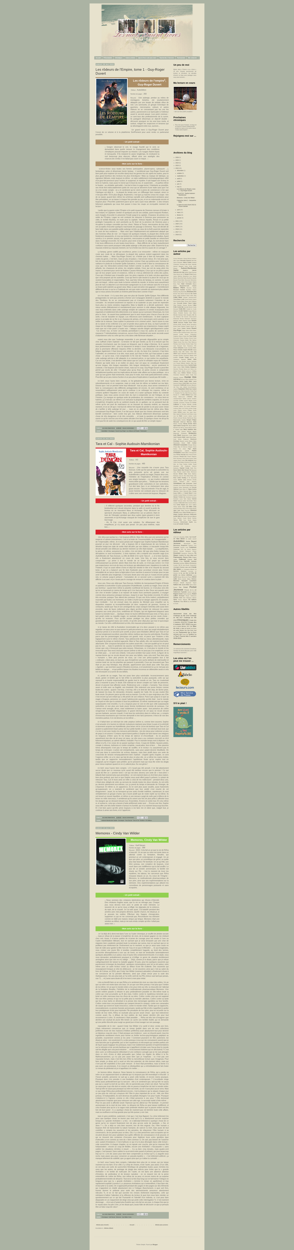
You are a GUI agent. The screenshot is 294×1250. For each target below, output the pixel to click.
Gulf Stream (112, 1217)
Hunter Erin (190, 377)
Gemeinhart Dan (191, 353)
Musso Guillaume (183, 439)
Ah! (174, 538)
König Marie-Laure (179, 396)
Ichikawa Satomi (178, 381)
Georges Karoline (178, 355)
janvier (179, 218)
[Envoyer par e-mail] (138, 428)
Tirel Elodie (190, 500)
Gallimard (182, 559)
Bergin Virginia (192, 282)
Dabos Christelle (178, 313)
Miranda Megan (191, 431)
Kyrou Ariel (193, 394)
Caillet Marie (177, 297)
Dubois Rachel (186, 328)
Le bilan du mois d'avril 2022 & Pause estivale (186, 205)
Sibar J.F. (185, 489)
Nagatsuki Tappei (191, 582)
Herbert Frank (177, 371)
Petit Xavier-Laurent (187, 458)
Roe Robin (187, 475)
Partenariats (181, 58)
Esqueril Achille (178, 334)
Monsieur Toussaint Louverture (184, 581)
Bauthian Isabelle (191, 278)
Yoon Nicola (187, 520)
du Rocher (193, 601)
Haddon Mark (189, 363)
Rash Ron (193, 468)
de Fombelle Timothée (183, 524)
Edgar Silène (185, 330)
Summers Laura (178, 498)
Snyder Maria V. (189, 493)
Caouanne (176, 547)
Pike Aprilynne (189, 460)
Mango (179, 577)
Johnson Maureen (191, 385)
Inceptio (175, 565)
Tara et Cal (136, 820)
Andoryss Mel (183, 264)
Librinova (189, 575)
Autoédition (105, 431)
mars (179, 212)
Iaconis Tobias (185, 379)
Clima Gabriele (177, 305)
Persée (175, 587)
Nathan (175, 584)
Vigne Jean (176, 510)
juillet (179, 181)
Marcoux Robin (191, 421)
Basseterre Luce (187, 276)
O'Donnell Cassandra (180, 445)
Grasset (190, 559)
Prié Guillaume (185, 466)
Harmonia (176, 563)
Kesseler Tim (178, 393)
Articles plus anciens (161, 1225)
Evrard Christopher (190, 334)
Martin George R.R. (182, 425)
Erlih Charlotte (182, 332)
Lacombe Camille (178, 400)
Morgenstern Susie (187, 435)
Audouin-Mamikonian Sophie (109, 820)
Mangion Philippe (191, 420)
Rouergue (181, 595)
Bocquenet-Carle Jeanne (188, 285)
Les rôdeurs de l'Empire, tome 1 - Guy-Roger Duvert (186, 189)
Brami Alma (184, 291)
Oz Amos (182, 448)
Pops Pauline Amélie (186, 464)
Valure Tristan (181, 506)
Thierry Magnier (182, 599)
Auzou (188, 541)
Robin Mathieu (192, 473)
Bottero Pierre (179, 288)
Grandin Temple (184, 357)
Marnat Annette (187, 423)
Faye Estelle (192, 336)
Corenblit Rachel (188, 307)
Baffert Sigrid (188, 272)
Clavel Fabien (192, 303)
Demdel (182, 551)
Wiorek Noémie (192, 518)
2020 (177, 224)
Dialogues (188, 551)
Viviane (180, 512)
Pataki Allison (185, 452)
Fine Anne (185, 342)
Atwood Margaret (178, 266)
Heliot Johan (177, 367)
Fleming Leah (177, 344)
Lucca (194, 575)
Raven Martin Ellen (178, 470)
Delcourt (175, 551)
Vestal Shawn (192, 508)
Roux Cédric (177, 477)
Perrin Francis (189, 454)
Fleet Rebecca (192, 342)
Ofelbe (187, 584)
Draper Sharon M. (191, 326)
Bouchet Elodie (191, 287)
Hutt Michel (177, 379)
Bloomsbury (176, 545)
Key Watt (185, 393)
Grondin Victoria (186, 361)
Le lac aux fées (183, 573)
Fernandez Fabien (178, 338)
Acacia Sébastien (178, 258)
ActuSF (194, 537)
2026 (177, 157)
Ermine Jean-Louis (191, 332)
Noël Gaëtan (191, 443)
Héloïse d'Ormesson (190, 563)
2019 (177, 226)
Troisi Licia (181, 502)
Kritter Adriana (186, 394)
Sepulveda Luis (187, 487)
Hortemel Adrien (184, 374)
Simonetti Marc (187, 491)
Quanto (190, 592)
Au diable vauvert (191, 538)
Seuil (180, 597)
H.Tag (180, 561)
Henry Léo (193, 369)
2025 (177, 160)
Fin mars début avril (190, 555)
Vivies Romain (187, 512)
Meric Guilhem (188, 429)
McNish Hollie (179, 429)
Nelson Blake (192, 441)
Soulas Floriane (182, 495)
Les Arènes (181, 575)
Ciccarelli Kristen (182, 303)
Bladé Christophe (186, 284)
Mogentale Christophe (180, 433)
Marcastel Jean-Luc (179, 421)
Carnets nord (184, 547)
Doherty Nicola (186, 324)
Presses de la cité (190, 590)
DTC (182, 549)
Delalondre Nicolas (178, 318)
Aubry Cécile (188, 266)
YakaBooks (176, 601)
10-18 (175, 537)
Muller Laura (185, 437)
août (178, 178)
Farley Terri (186, 336)
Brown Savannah (185, 293)
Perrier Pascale (180, 454)
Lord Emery (190, 414)
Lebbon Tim (182, 406)
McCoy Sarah (184, 427)
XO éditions (148, 820)
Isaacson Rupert (177, 383)
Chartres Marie (180, 301)
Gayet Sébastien (182, 353)
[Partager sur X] (142, 428)
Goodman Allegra (188, 355)
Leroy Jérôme (177, 412)
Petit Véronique (177, 458)
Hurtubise (181, 563)
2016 (177, 234)
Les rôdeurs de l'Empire (133, 431)
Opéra (191, 584)
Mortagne (175, 582)
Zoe (189, 601)
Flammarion (177, 557)
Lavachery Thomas (184, 402)
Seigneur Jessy (177, 487)
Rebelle (181, 594)
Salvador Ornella (191, 479)
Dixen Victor (192, 322)
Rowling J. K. (186, 477)
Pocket (185, 587)
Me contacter (192, 58)
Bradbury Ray (177, 291)
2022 (177, 168)
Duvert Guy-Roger (120, 431)
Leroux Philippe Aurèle (189, 410)
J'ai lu (180, 565)
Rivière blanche (187, 594)
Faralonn (181, 555)
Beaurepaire (187, 543)
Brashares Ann (191, 291)
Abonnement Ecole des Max (184, 613)
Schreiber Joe (177, 485)
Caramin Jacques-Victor (189, 297)
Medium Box (183, 630)
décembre (180, 170)
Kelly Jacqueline (185, 391)
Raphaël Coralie (184, 468)
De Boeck (188, 549)
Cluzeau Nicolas (187, 305)
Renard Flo (188, 470)
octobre (179, 173)
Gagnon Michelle (188, 349)
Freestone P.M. (191, 346)
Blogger (155, 1244)
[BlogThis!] (140, 428)
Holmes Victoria (186, 372)
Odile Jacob (181, 584)
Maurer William (192, 425)
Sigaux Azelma (192, 489)
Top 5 (177, 636)
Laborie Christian (191, 398)
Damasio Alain (182, 315)
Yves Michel (183, 601)
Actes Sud (188, 537)
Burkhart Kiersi (185, 295)
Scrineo (175, 597)
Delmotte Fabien (177, 320)
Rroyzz (187, 595)
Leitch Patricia (177, 410)
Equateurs (184, 553)
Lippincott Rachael (181, 414)
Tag (187, 634)
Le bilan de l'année (185, 628)
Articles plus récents (102, 1225)
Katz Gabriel (192, 389)
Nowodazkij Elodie (179, 443)
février (179, 215)
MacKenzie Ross (191, 418)
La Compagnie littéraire (188, 569)
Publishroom (176, 592)
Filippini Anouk (177, 342)
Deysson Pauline (183, 322)
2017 (177, 232)
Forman (183, 344)
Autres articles (130, 58)
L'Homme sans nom (185, 567)
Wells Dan (180, 516)
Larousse (190, 571)
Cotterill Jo (189, 309)
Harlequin (193, 561)
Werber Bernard (188, 516)
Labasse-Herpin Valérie (179, 398)
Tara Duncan (128, 820)
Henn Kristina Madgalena (188, 367)
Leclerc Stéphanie (191, 406)
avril (178, 210)
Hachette (187, 561)
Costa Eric (182, 309)
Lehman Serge (192, 408)
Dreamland (176, 553)
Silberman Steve (178, 491)
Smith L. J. (181, 493)
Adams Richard (187, 258)
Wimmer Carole (182, 518)
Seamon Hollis (185, 485)
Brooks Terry (176, 293)
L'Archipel (176, 567)
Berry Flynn (176, 284)
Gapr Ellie (181, 351)
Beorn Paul (185, 282)
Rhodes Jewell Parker (183, 472)
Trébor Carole (188, 502)
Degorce (194, 549)
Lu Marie (179, 416)
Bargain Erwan (189, 274)
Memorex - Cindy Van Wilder (118, 833)
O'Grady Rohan (192, 445)
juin (178, 184)
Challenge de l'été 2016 (181, 615)
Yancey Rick (177, 520)
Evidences (191, 553)
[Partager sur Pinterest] (147, 428)
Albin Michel (180, 539)
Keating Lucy (177, 391)
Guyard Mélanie (180, 363)
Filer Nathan (192, 340)
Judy (181, 387)
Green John (192, 359)
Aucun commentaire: (128, 428)
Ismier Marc (186, 383)
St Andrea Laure (191, 495)
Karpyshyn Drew (183, 389)
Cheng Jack (188, 301)
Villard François (185, 510)
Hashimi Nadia (192, 365)
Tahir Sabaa (187, 498)
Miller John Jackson (179, 431)
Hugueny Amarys (178, 377)
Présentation (108, 58)
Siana (180, 489)
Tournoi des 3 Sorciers (166, 58)
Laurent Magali (188, 400)
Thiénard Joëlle (182, 500)
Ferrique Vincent (188, 338)
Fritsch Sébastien (178, 347)
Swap (184, 634)
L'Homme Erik (191, 396)
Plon (180, 587)
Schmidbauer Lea (179, 483)
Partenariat (143, 431)
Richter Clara (183, 473)
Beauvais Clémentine (190, 280)
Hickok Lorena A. (187, 371)
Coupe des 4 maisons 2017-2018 (184, 623)
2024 (177, 163)
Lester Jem (185, 412)
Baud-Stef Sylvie (182, 278)
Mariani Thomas (177, 423)
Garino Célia (189, 351)
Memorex (118, 1217)
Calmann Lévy (192, 545)
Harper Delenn (184, 365)
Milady (189, 579)
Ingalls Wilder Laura (190, 381)
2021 (177, 221)
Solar (184, 597)
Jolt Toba (176, 387)
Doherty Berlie (177, 324)
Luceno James (187, 416)
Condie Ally (180, 307)
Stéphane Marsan (191, 597)
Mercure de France (187, 577)
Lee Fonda (185, 408)
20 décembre (181, 537)
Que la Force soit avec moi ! (147, 58)
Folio (190, 557)
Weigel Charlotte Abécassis (181, 514)
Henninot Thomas (178, 369)
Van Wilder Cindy (126, 1217)
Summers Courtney (191, 497)
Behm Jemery (177, 282)
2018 (177, 229)
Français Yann (181, 346)
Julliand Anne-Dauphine (189, 387)
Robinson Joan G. (178, 475)
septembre (180, 176)
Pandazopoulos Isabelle (181, 450)
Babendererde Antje (178, 272)
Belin (195, 543)
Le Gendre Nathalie (185, 404)
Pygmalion (184, 592)
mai (178, 187)
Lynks (175, 577)
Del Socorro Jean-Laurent (189, 316)
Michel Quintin (182, 579)
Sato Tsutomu (191, 481)
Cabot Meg (193, 295)
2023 (177, 165)
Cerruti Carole (188, 299)
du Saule (175, 603)
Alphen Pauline (187, 262)
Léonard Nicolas (182, 418)
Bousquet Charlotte (179, 289)
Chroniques (119, 58)
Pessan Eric (183, 456)
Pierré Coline (181, 460)
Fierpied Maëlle (184, 340)
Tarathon (142, 820)
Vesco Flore (185, 508)
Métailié (182, 582)
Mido (195, 429)
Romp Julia (193, 475)
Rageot (175, 594)
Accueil (98, 58)
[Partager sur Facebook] (144, 428)
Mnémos (194, 579)
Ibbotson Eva (192, 379)
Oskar (194, 584)
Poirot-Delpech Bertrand (183, 462)
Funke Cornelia (188, 347)
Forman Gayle (190, 344)
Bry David (193, 293)
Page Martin (192, 448)
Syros (175, 599)
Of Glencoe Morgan (186, 447)
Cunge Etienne (192, 311)
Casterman (176, 549)
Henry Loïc (187, 369)
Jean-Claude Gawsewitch (189, 565)
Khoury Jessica (192, 393)
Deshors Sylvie (187, 320)
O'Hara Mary (176, 447)
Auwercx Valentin (189, 270)
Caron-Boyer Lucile (178, 299)
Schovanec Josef (191, 483)
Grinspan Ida (177, 361)
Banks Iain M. (180, 274)
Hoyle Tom (193, 374)
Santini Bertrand (178, 481)
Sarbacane (193, 595)
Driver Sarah (177, 328)
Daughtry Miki (190, 315)
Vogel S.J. (193, 512)
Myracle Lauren (184, 441)
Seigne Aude (192, 485)
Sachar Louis (182, 479)
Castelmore (192, 547)
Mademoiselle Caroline (179, 420)
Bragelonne (184, 545)
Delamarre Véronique (190, 318)
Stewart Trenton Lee (179, 497)
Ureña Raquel (181, 504)
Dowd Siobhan (181, 326)
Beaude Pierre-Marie (178, 280)
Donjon (194, 551)
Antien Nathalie (192, 264)
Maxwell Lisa (176, 427)
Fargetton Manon (178, 336)
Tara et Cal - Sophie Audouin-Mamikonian (128, 444)
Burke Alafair (177, 295)
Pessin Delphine (191, 456)
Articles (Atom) (108, 1228)
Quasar (194, 592)
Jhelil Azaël (183, 385)
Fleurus (185, 557)
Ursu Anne (189, 504)
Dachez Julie (188, 313)
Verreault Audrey (177, 508)
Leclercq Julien (177, 408)
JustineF (175, 389)
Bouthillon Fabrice (191, 289)
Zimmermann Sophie (186, 522)
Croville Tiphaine (183, 311)
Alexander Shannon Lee (187, 260)
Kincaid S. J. (177, 394)
